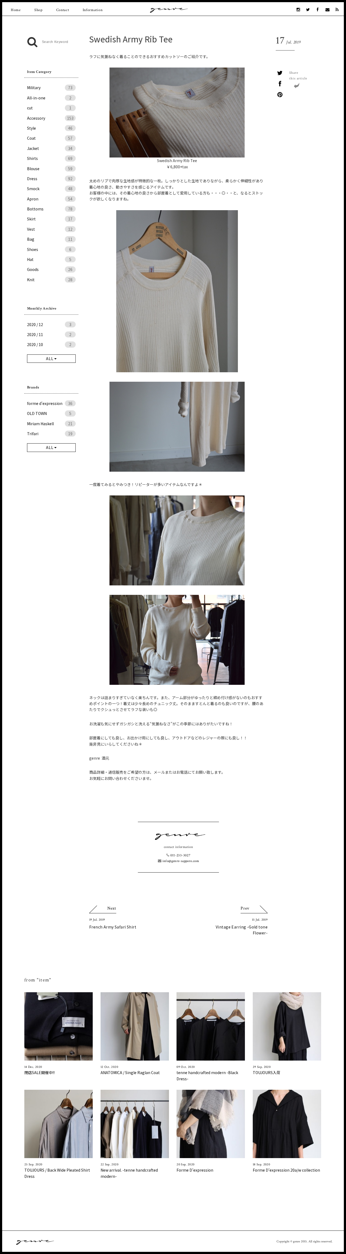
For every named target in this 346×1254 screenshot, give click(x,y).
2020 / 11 (49, 334)
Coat (49, 138)
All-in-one (49, 97)
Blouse (49, 168)
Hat (49, 259)
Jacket (49, 148)
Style (49, 128)
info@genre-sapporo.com (180, 861)
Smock (49, 188)
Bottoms (49, 209)
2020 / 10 (49, 344)
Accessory (50, 118)
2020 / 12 (49, 324)
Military (49, 87)
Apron (49, 199)
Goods (49, 269)
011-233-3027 (179, 855)
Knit (49, 279)
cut (49, 107)
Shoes (49, 249)
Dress (49, 178)
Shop (38, 10)
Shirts (49, 158)
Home (16, 10)
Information (93, 10)
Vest (49, 229)
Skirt (49, 219)
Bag (49, 239)
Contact (62, 10)
